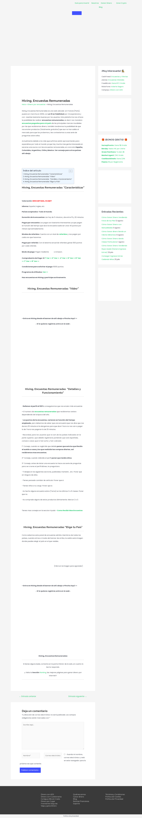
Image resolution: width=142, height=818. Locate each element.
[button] (69, 171)
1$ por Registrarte (112, 162)
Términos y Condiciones (115, 794)
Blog (75, 799)
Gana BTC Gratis (118, 83)
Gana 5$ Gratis (114, 145)
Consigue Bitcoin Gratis (50, 799)
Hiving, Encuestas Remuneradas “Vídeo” (40, 176)
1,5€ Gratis (112, 155)
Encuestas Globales (116, 80)
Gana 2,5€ (113, 158)
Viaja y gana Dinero (49, 806)
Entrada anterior (27, 696)
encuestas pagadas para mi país (36, 123)
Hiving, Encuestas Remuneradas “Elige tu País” (42, 182)
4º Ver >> (63, 258)
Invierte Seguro (117, 86)
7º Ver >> (27, 261)
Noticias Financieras (81, 801)
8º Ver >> (35, 261)
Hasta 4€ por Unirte (113, 148)
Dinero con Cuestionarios (51, 797)
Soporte (76, 804)
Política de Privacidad (114, 799)
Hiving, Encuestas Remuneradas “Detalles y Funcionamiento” (48, 179)
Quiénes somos (79, 794)
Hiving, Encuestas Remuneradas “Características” (43, 174)
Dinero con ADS (116, 90)
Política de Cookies (113, 797)
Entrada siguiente (78, 696)
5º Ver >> (71, 258)
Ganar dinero (78, 797)
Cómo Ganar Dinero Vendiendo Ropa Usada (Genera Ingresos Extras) (114, 248)
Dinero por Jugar (48, 801)
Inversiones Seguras (49, 804)
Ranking (43, 672)
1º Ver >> (48, 258)
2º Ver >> (55, 258)
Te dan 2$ (113, 152)
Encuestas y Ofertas (119, 76)
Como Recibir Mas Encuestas (70, 510)
